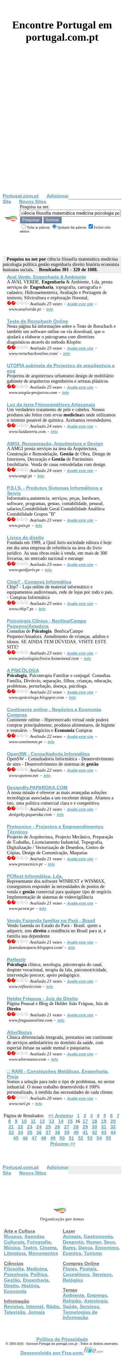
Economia (15, 1291)
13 (51, 1121)
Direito (11, 1285)
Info (49, 309)
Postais (88, 1268)
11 (33, 1121)
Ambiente (73, 1295)
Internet (35, 1306)
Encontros (107, 1247)
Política (38, 1274)
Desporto (73, 1242)
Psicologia (16, 1274)
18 (94, 1121)
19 (103, 1121)
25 (48, 1126)
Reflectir (16, 959)
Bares (69, 1247)
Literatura (15, 1253)
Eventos (72, 1253)
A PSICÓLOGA (23, 670)
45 (16, 1138)
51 (71, 1138)
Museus (13, 1236)
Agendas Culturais (24, 1239)
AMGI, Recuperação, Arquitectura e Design (55, 443)
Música (12, 1247)
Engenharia (36, 1280)
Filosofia (14, 1268)
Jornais (36, 1312)
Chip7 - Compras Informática (39, 581)
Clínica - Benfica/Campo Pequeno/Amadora (46, 623)
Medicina (36, 1268)
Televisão (14, 1312)
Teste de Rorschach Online (37, 321)
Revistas (13, 1306)
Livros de (25, 537)
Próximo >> (62, 1143)
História (30, 1285)
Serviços (102, 1274)
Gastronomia (98, 1236)
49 (53, 1138)
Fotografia (39, 1242)
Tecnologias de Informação (80, 1314)
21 (11, 1126)
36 (39, 1132)
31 (103, 1126)
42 (94, 1132)
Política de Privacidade (62, 1339)
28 (76, 1126)
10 (24, 1121)
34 (20, 1132)
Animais (72, 1236)
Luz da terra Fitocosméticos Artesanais (51, 404)
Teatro (30, 1247)
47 (34, 1138)
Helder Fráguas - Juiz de (42, 998)
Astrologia (95, 1300)
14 (60, 1121)
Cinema (48, 1247)
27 (66, 1126)
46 (25, 1138)
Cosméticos (76, 1274)
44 (113, 1132)
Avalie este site (80, 304)
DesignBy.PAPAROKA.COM (37, 787)
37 (48, 1132)
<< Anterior (60, 1115)
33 (11, 1132)
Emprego (97, 1295)
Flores (70, 1268)
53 (90, 1138)
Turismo (93, 1253)
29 (85, 1126)
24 (39, 1126)
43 (103, 1132)
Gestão (12, 1280)
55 (108, 1138)
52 (80, 1138)
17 (85, 1121)
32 (113, 1126)
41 (85, 1132)
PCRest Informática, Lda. (35, 876)
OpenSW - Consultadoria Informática (48, 753)
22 (20, 1126)
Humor (93, 1242)
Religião (72, 1300)
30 (94, 1126)
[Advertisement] (62, 128)
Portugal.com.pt (21, 195)
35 (29, 1132)
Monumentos (43, 1253)
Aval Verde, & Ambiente (46, 276)
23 (29, 1126)
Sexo (109, 1242)
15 (70, 1121)
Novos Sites (32, 201)
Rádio (53, 1306)
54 (99, 1138)
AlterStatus (19, 1032)
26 (57, 1126)
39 (66, 1132)
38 (57, 1132)
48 (43, 1138)
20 (113, 1121)
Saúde (70, 1306)
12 (42, 1121)
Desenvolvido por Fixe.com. (52, 1352)
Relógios (73, 1280)
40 (76, 1132)
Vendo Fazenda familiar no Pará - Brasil (51, 920)
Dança (85, 1247)
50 (62, 1138)
